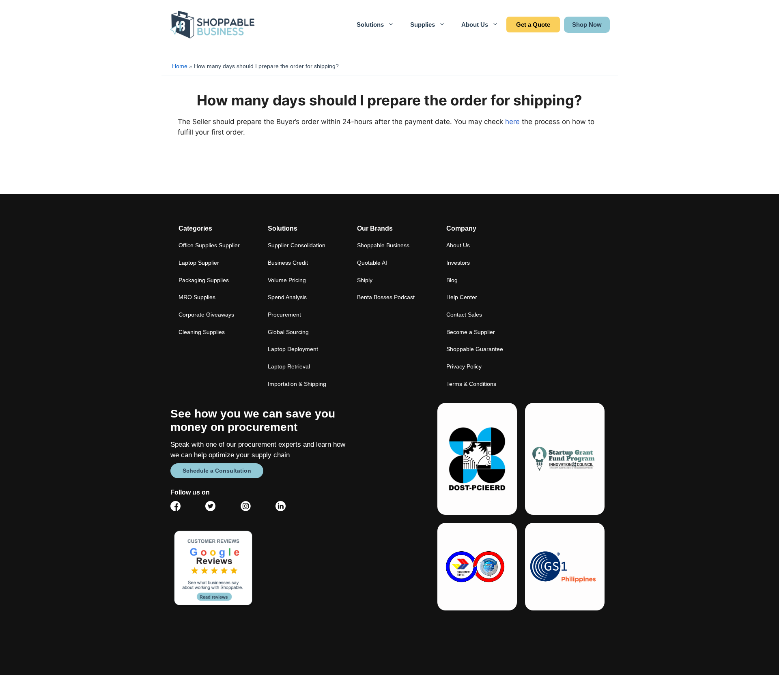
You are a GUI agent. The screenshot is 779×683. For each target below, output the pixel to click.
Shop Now (587, 24)
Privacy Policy (464, 366)
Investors (458, 262)
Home (179, 66)
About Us (474, 24)
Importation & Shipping (297, 384)
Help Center (461, 297)
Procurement (284, 314)
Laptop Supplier (199, 262)
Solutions (370, 24)
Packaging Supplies (204, 280)
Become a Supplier (470, 332)
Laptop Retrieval (289, 366)
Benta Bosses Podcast (386, 297)
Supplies (422, 24)
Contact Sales (533, 24)
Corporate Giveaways (206, 314)
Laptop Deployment (293, 349)
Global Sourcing (288, 332)
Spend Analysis (287, 297)
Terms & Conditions (471, 384)
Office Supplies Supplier (209, 245)
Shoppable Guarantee (474, 349)
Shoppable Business (383, 245)
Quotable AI (372, 262)
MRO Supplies (197, 297)
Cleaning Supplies (202, 332)
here (512, 122)
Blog (452, 280)
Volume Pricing (287, 280)
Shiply (364, 280)
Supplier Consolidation (296, 245)
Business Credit (288, 262)
